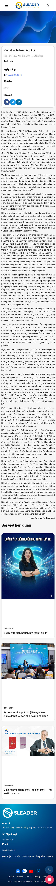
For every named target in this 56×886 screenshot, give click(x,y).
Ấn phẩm (40, 856)
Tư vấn (16, 856)
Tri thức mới (28, 856)
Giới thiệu (6, 856)
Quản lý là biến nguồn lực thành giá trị (25, 633)
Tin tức (50, 856)
